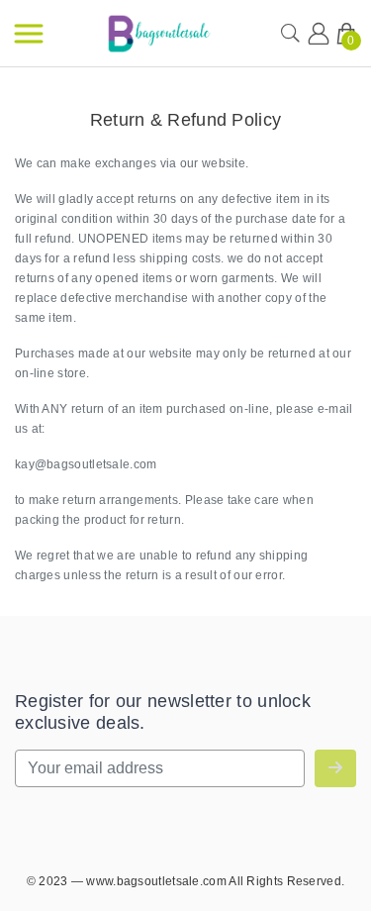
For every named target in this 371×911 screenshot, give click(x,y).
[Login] (318, 33)
